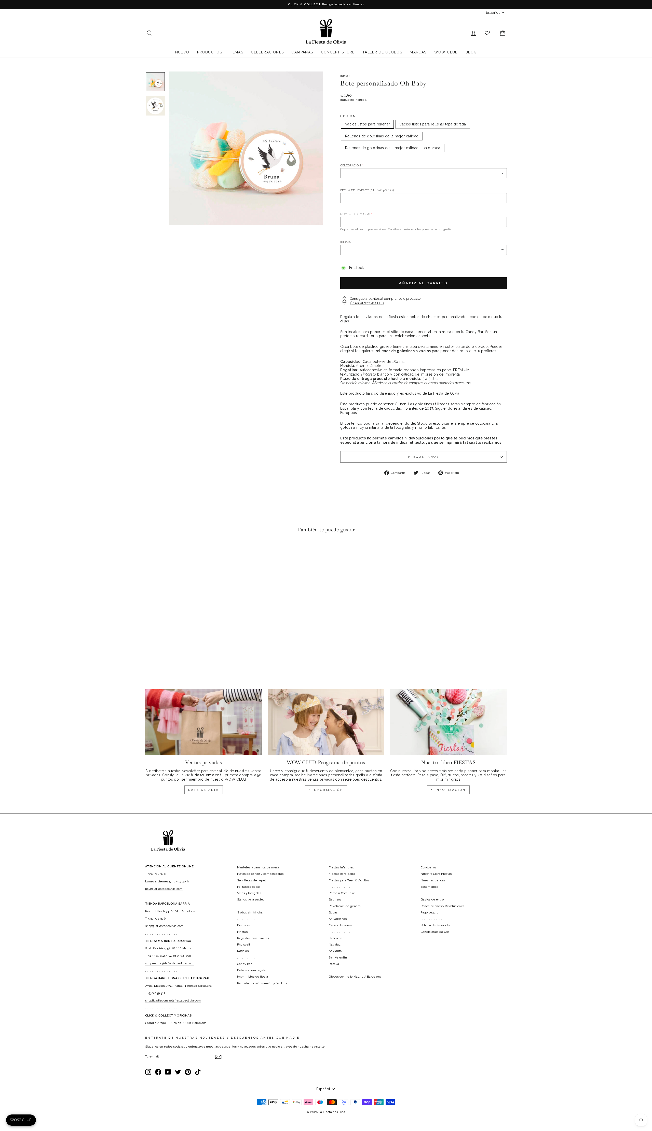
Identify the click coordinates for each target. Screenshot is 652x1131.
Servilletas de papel (251, 880)
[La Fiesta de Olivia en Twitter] (178, 1072)
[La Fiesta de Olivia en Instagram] (148, 1072)
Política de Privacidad (436, 925)
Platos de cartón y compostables (260, 874)
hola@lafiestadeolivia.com (164, 889)
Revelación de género (344, 906)
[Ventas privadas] (203, 722)
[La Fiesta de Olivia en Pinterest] (188, 1072)
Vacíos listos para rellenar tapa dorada (432, 124)
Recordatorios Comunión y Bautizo (262, 983)
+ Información (448, 790)
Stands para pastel (250, 899)
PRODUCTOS (209, 52)
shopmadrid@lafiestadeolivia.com (169, 963)
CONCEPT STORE (338, 52)
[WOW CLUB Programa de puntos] (326, 722)
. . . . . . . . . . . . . (248, 906)
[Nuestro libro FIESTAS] (448, 722)
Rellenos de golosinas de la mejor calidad (381, 136)
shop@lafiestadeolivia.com (164, 926)
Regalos (243, 951)
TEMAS (236, 52)
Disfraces (244, 925)
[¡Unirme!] (218, 1057)
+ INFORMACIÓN (326, 790)
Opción (348, 116)
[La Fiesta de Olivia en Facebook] (158, 1072)
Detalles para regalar (252, 970)
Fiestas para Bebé (342, 874)
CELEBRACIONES (267, 52)
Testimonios (429, 887)
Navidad (335, 944)
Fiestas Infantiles (341, 867)
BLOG (471, 52)
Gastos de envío (432, 899)
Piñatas (242, 932)
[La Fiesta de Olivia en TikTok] (198, 1072)
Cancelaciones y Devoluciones (443, 906)
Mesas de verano (341, 925)
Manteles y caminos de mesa (258, 867)
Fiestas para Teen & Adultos (349, 880)
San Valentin (338, 957)
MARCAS (418, 52)
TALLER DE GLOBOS (382, 52)
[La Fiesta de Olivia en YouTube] (168, 1072)
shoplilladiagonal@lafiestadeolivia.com (173, 1000)
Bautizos (335, 899)
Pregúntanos (423, 457)
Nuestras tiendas (433, 880)
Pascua (334, 964)
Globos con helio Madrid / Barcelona (355, 976)
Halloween (336, 938)
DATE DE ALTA (203, 790)
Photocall (243, 944)
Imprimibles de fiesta (252, 976)
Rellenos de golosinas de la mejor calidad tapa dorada (392, 148)
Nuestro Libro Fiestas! (437, 874)
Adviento (335, 951)
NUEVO (182, 52)
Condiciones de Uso (435, 932)
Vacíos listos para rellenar (367, 124)
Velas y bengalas (249, 893)
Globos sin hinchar (250, 912)
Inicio (344, 76)
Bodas (333, 912)
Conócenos (429, 867)
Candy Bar (244, 964)
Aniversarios (338, 919)
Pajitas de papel (248, 887)
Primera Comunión (342, 893)
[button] (150, 552)
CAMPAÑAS (302, 52)
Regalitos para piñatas (253, 938)
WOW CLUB (446, 52)
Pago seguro (430, 912)
